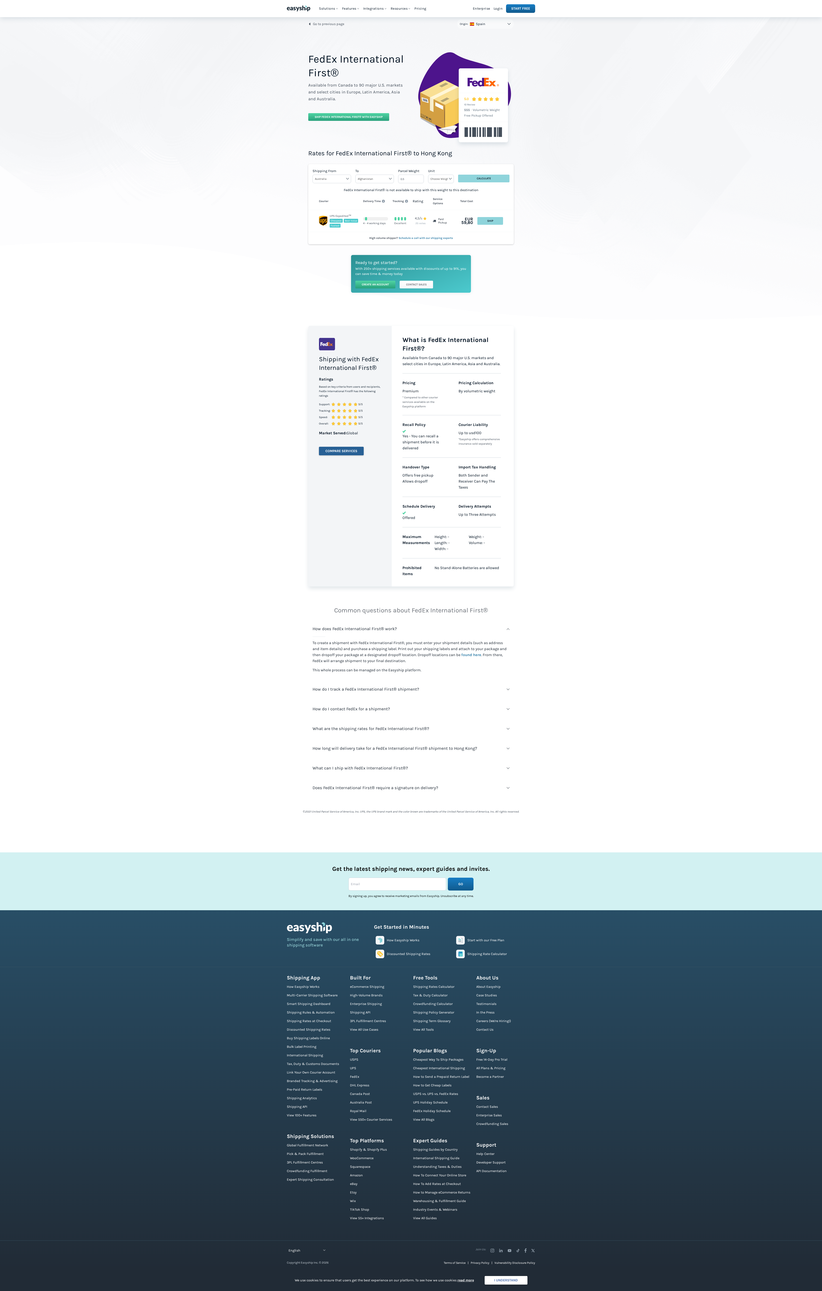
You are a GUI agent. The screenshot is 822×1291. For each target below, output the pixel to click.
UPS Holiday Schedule (430, 1102)
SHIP (490, 220)
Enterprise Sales (489, 1115)
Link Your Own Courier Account (311, 1072)
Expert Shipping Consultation (310, 1179)
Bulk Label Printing (301, 1047)
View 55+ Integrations (367, 1218)
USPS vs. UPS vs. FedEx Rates (435, 1094)
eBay (353, 1184)
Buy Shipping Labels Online (308, 1038)
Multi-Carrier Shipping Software (312, 995)
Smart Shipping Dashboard (309, 1004)
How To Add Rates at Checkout (437, 1184)
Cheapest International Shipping (439, 1068)
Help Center (485, 1154)
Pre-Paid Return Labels (304, 1089)
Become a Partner (490, 1077)
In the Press (485, 1012)
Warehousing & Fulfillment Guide (439, 1201)
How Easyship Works (303, 987)
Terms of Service (455, 1263)
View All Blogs (423, 1119)
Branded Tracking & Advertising (312, 1081)
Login (498, 8)
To (357, 171)
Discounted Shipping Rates (308, 1029)
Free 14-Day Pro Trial (491, 1059)
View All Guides (425, 1218)
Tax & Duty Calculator (430, 995)
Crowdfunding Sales (492, 1124)
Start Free (520, 8)
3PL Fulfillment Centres (305, 1162)
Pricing (420, 8)
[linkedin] (501, 1250)
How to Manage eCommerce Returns (441, 1192)
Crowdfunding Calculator (433, 1004)
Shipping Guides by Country (435, 1149)
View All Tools (423, 1029)
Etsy (353, 1192)
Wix (353, 1201)
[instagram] (492, 1250)
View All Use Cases (364, 1029)
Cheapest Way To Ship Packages (438, 1059)
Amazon (356, 1175)
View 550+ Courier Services (371, 1119)
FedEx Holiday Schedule (432, 1111)
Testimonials (486, 1004)
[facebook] (525, 1250)
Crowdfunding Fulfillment (307, 1171)
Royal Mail (358, 1111)
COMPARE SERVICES (341, 451)
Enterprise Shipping (366, 1004)
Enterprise (481, 8)
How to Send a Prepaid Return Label (441, 1077)
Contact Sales (416, 284)
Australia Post (361, 1102)
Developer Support (491, 1162)
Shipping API (297, 1107)
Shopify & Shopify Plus (368, 1149)
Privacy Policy (480, 1263)
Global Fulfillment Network (307, 1145)
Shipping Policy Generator (433, 1012)
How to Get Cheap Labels (432, 1085)
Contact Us (484, 1029)
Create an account (375, 284)
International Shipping (305, 1055)
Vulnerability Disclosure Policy (514, 1263)
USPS (354, 1059)
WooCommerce (362, 1158)
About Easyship (488, 987)
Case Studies (486, 995)
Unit (431, 171)
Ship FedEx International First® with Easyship (349, 116)
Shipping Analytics (302, 1098)
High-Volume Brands (366, 995)
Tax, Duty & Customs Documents (313, 1064)
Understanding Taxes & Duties (437, 1167)
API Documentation (491, 1171)
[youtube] (509, 1250)
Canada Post (360, 1094)
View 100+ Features (301, 1115)
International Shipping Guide (436, 1158)
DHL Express (359, 1085)
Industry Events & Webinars (435, 1209)
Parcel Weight (408, 171)
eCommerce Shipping (367, 987)
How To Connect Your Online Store (439, 1175)
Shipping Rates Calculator (433, 987)
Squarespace (360, 1167)
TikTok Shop (359, 1209)
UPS (353, 1068)
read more (465, 1280)
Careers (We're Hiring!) (493, 1021)
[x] (533, 1250)
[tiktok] (518, 1250)
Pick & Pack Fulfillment (305, 1154)
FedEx (354, 1077)
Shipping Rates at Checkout (309, 1021)
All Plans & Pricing (490, 1068)
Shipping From (324, 171)
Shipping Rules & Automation (311, 1012)
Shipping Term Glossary (432, 1021)
